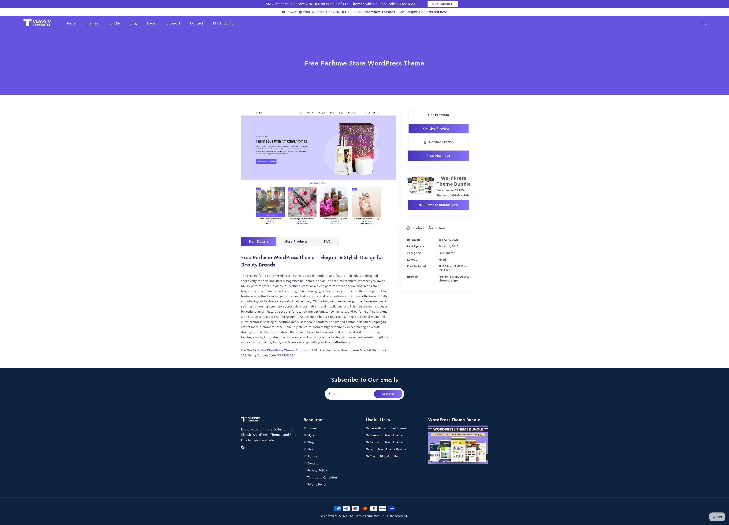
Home (311, 428)
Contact (312, 463)
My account (315, 435)
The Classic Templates (363, 516)
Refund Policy (317, 484)
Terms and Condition (322, 477)
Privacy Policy (317, 470)
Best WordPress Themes (387, 442)
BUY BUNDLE (442, 4)
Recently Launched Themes (389, 428)
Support (313, 456)
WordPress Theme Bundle (388, 449)
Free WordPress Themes (387, 435)
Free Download (438, 156)
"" (285, 355)
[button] (704, 23)
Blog (310, 442)
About (311, 449)
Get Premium (438, 115)
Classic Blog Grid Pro (384, 456)
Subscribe (388, 394)
